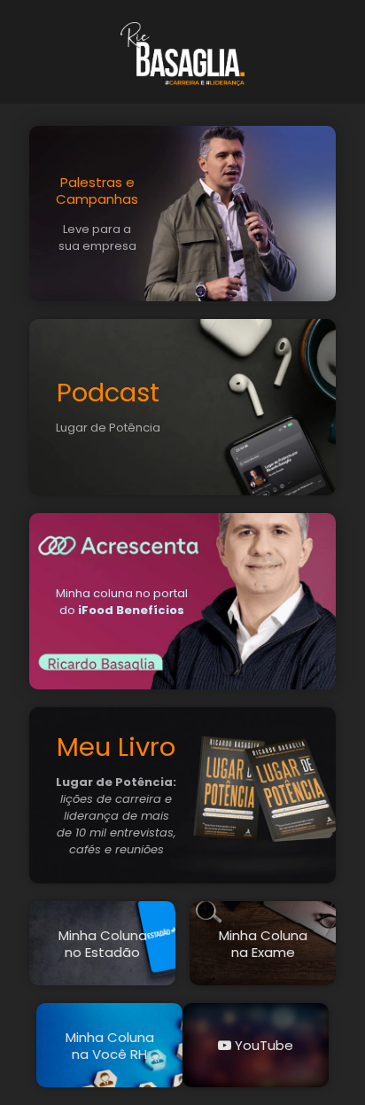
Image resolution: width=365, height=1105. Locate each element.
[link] (182, 54)
